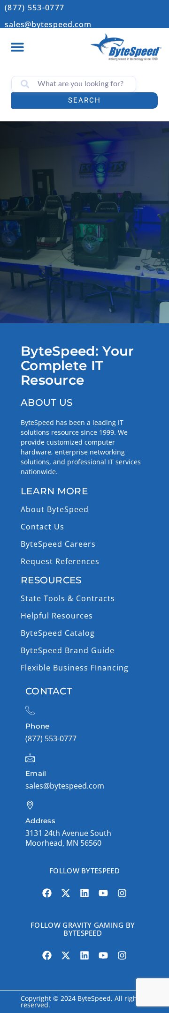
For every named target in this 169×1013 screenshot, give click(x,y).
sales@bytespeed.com (48, 24)
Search (84, 100)
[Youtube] (103, 893)
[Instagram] (122, 893)
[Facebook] (47, 893)
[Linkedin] (84, 893)
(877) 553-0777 (34, 7)
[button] (17, 46)
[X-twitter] (65, 893)
